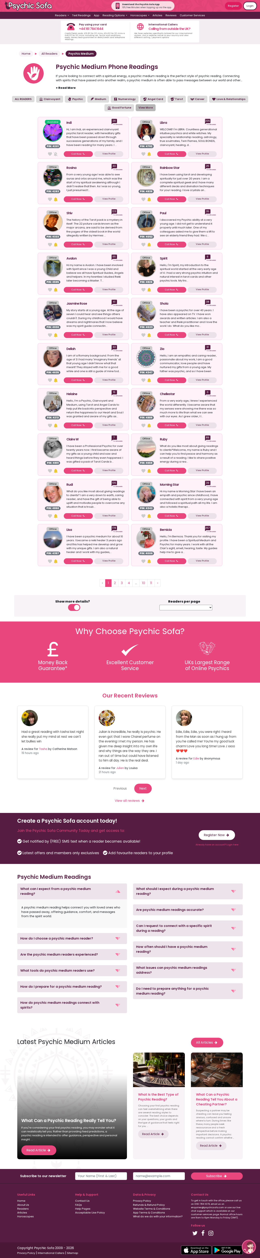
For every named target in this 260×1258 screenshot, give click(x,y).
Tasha (43, 749)
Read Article (36, 1150)
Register (233, 6)
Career (199, 99)
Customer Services (192, 15)
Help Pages (82, 1208)
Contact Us (82, 1201)
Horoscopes (25, 1216)
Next (143, 788)
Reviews (171, 15)
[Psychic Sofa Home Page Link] (30, 6)
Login (250, 6)
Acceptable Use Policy (90, 1212)
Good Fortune (121, 107)
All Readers (49, 54)
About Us (23, 1205)
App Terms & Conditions (149, 1212)
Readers (23, 1208)
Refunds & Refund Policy (149, 1205)
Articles (157, 15)
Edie (196, 758)
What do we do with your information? (158, 1216)
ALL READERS (23, 99)
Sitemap (72, 1253)
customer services (201, 1214)
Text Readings (81, 15)
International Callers (51, 1253)
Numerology (127, 99)
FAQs (78, 1205)
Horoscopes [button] (138, 15)
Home (26, 54)
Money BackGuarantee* (53, 665)
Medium (100, 99)
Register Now (214, 835)
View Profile (108, 153)
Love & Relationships (230, 99)
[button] (72, 891)
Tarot (178, 99)
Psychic (77, 99)
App (96, 15)
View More (146, 107)
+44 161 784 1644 (91, 28)
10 (143, 583)
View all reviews (128, 800)
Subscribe (214, 1176)
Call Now (76, 153)
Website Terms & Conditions (151, 1208)
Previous (120, 788)
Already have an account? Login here (217, 844)
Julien (120, 768)
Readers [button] (61, 15)
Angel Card (155, 99)
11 (151, 583)
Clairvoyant (51, 99)
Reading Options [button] (114, 15)
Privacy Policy (142, 1201)
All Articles (205, 1042)
